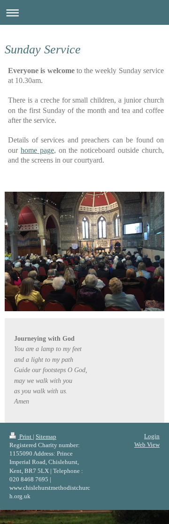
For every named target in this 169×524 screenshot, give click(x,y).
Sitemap (46, 436)
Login (152, 436)
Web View (147, 444)
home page (37, 150)
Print (25, 436)
